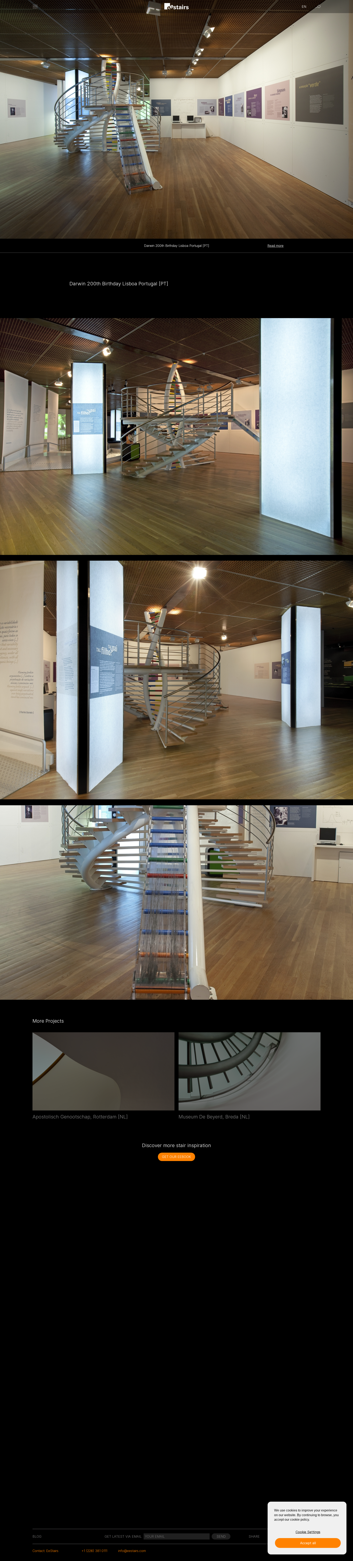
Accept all (308, 1543)
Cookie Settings (308, 1532)
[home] (176, 6)
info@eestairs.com (132, 1551)
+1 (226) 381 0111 (94, 1551)
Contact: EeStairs (45, 1551)
